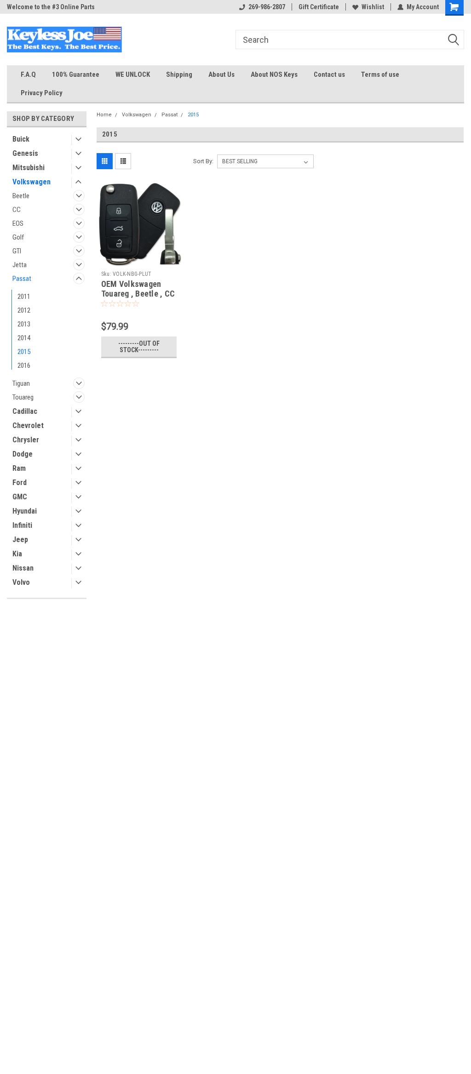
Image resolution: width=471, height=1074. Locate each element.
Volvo (21, 582)
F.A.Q (28, 74)
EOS (17, 223)
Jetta (19, 265)
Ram (19, 468)
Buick (20, 139)
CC (16, 210)
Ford (19, 482)
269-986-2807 (266, 7)
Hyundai (24, 511)
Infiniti (22, 525)
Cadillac (24, 411)
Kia (17, 553)
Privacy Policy (42, 93)
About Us (221, 74)
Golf (18, 237)
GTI (16, 251)
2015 (23, 352)
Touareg (23, 397)
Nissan (23, 568)
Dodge (22, 454)
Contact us (329, 74)
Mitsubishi (28, 167)
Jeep (20, 539)
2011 (23, 296)
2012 (23, 310)
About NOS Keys (274, 74)
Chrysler (25, 439)
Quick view (139, 259)
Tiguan (21, 383)
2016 (23, 365)
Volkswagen (31, 181)
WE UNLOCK (132, 74)
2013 (23, 324)
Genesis (25, 153)
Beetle (20, 196)
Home (104, 115)
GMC (19, 496)
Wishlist (373, 7)
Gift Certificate (319, 7)
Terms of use (380, 74)
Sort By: (203, 161)
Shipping (179, 74)
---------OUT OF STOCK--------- (139, 347)
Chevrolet (28, 425)
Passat (21, 278)
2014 (23, 338)
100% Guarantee (75, 74)
